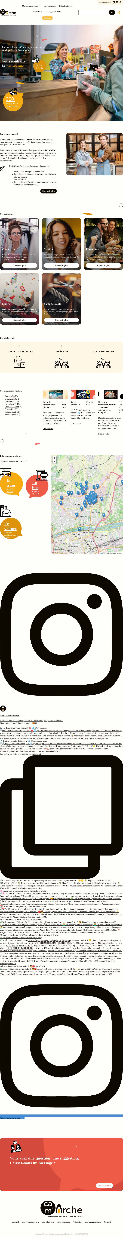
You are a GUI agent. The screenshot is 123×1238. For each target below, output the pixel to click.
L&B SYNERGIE (81, 1234)
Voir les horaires (9, 492)
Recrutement (10, 412)
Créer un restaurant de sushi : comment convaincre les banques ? (107, 407)
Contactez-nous (104, 1185)
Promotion (9, 409)
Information (10, 401)
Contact (47, 18)
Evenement (10, 399)
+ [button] (54, 457)
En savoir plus (48, 191)
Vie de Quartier (11, 414)
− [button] (54, 461)
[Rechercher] (112, 12)
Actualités (9, 396)
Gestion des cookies (56, 1234)
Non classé (9, 404)
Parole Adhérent (12, 406)
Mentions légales (41, 1234)
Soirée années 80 (75, 403)
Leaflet (101, 553)
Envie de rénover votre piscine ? (49, 404)
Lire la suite (48, 428)
